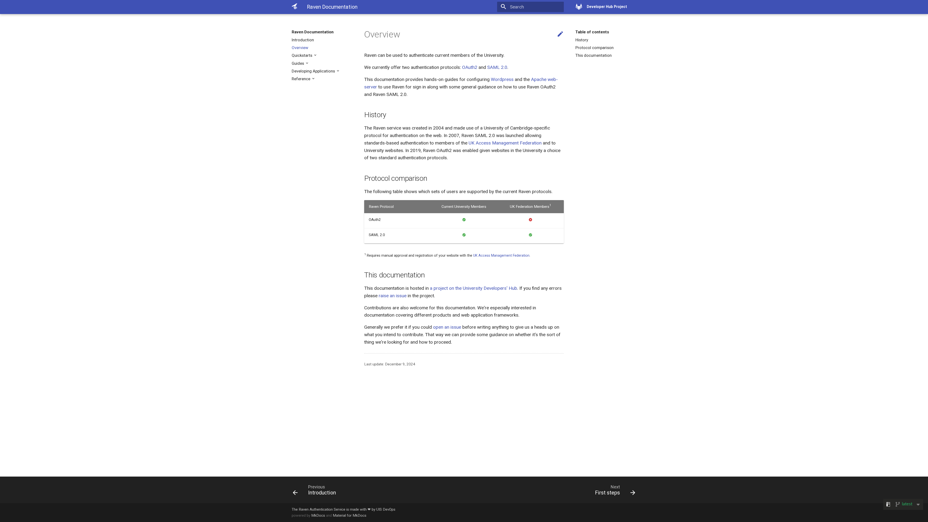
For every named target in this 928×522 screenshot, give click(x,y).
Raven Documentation (313, 31)
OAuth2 (469, 67)
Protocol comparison (594, 47)
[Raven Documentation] (295, 6)
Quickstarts (302, 55)
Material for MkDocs (349, 515)
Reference (301, 78)
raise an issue (392, 295)
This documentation (593, 55)
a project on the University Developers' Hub (473, 288)
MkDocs (318, 515)
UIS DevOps (385, 509)
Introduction (303, 39)
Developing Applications (314, 71)
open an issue (447, 327)
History (581, 39)
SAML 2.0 (497, 67)
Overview (300, 47)
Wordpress (502, 79)
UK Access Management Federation (505, 143)
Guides (298, 63)
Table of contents (592, 31)
